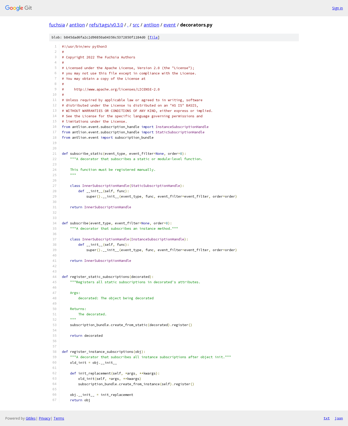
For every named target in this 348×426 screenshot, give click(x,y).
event (170, 25)
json (339, 418)
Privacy (44, 418)
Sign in (337, 8)
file (154, 37)
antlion (77, 25)
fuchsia (57, 25)
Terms (58, 418)
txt (327, 418)
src (136, 25)
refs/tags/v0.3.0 (106, 25)
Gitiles (31, 418)
